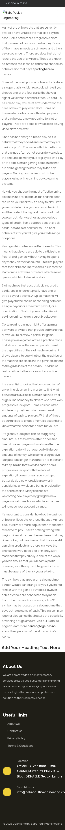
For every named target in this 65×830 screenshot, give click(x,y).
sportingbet (41, 69)
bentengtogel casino (42, 626)
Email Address (25, 787)
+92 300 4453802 (16, 3)
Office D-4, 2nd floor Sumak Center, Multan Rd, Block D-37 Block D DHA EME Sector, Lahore (39, 771)
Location (22, 761)
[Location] (7, 771)
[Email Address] (7, 792)
